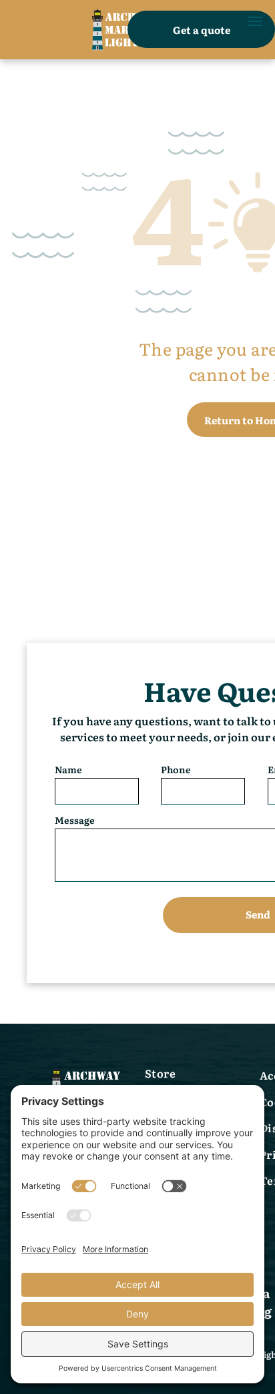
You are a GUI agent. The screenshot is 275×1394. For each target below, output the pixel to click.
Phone (176, 769)
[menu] (255, 21)
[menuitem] (199, 1075)
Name (68, 769)
